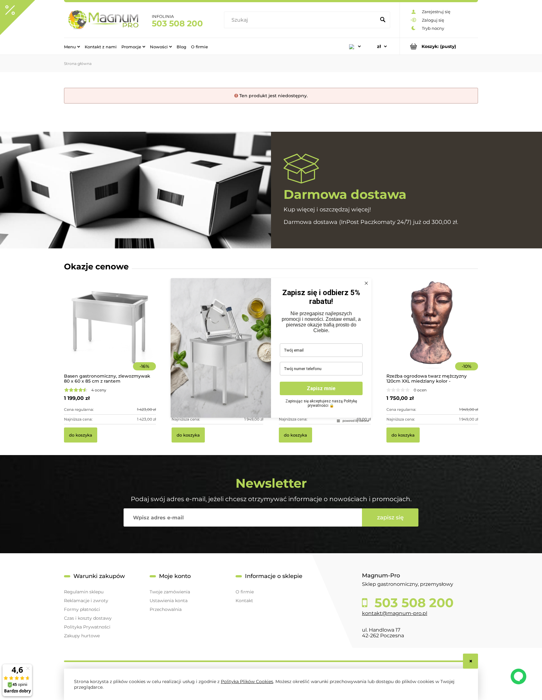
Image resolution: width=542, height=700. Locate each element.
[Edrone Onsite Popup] (271, 350)
